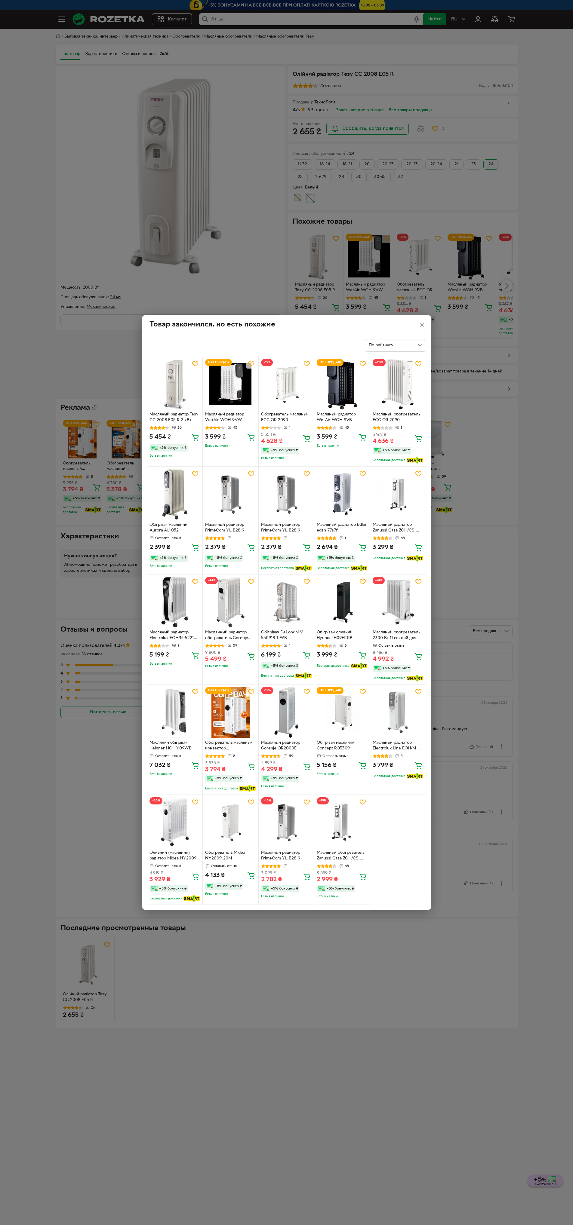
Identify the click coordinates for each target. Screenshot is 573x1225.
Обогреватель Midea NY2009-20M (225, 855)
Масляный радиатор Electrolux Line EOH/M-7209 (395, 746)
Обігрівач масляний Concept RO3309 (336, 745)
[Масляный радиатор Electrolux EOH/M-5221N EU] (174, 602)
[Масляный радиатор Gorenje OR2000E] (286, 712)
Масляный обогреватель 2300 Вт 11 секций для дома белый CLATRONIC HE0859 (397, 635)
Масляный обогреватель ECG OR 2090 (396, 417)
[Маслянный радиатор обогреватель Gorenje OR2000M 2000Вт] (230, 602)
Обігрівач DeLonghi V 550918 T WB (282, 635)
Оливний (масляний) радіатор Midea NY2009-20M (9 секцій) (173, 856)
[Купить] (195, 437)
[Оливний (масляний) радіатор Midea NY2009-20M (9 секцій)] (174, 822)
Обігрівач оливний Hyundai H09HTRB (335, 635)
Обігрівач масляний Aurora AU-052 (168, 527)
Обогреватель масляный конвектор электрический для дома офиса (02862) (229, 746)
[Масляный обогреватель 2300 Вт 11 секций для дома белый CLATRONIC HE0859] (398, 602)
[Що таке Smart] (415, 460)
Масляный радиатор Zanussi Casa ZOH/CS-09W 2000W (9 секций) (397, 528)
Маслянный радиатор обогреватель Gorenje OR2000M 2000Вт (226, 635)
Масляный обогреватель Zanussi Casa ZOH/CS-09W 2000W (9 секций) (341, 856)
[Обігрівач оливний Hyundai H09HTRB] (342, 602)
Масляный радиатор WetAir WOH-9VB (336, 417)
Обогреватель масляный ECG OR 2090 (285, 417)
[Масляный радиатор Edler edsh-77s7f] (342, 494)
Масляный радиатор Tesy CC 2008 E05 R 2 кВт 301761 (174, 417)
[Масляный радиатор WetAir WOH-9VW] (230, 384)
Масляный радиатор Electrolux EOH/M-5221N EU (173, 635)
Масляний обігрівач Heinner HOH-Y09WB (170, 745)
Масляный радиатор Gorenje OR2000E (280, 745)
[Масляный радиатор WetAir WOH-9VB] (342, 384)
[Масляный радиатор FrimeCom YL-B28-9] (230, 494)
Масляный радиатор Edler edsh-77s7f (342, 527)
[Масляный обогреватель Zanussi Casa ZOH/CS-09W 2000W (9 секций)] (342, 822)
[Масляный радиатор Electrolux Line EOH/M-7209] (398, 712)
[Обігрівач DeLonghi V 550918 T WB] (286, 602)
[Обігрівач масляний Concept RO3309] (342, 712)
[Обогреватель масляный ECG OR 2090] (286, 384)
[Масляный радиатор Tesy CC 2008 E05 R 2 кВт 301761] (174, 384)
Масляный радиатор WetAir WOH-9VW (224, 417)
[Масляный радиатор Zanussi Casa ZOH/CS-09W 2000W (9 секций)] (398, 494)
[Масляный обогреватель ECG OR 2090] (398, 384)
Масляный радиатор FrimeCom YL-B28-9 (224, 527)
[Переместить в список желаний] (195, 364)
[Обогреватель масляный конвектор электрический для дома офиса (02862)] (230, 712)
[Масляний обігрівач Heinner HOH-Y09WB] (174, 712)
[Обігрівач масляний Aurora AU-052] (174, 494)
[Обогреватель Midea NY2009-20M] (230, 822)
